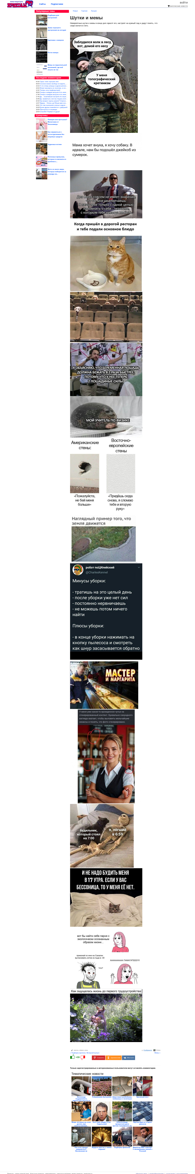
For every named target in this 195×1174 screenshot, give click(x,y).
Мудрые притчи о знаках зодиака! (102, 1148)
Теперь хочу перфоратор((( (50, 90)
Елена (158, 1050)
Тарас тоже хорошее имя (49, 81)
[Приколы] (20, 7)
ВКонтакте (130, 1058)
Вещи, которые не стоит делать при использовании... (81, 1124)
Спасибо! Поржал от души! (50, 112)
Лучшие (94, 11)
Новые (75, 11)
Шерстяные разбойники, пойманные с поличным (122, 1098)
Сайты (42, 4)
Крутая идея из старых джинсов (142, 1123)
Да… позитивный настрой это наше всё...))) (56, 96)
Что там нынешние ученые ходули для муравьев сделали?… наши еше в (67, 105)
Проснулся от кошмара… (49, 109)
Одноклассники (116, 1058)
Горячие (84, 11)
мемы (86, 1050)
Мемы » (157, 1053)
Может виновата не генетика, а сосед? (54, 88)
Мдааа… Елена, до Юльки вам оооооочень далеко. (59, 103)
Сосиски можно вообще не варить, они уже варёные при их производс (66, 84)
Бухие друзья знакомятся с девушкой (53, 107)
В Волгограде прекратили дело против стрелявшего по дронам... (122, 1124)
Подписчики (57, 4)
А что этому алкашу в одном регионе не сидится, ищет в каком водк (65, 86)
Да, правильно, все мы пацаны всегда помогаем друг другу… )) (63, 99)
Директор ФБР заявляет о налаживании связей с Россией (142, 1149)
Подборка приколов (122, 1147)
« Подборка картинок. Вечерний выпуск (84, 1053)
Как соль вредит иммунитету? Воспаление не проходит (81, 1150)
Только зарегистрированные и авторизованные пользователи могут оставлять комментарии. (113, 1068)
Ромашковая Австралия (101, 1097)
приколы (76, 1050)
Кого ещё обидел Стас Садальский (102, 1123)
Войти (184, 2)
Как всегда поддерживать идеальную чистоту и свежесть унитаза (81, 1099)
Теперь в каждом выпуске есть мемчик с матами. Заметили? (62, 92)
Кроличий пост (143, 1097)
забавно (81, 1050)
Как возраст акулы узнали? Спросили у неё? (56, 101)
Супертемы (42, 115)
